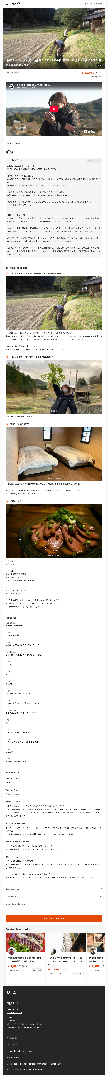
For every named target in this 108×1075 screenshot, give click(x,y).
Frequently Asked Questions (20, 1051)
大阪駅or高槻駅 (12, 794)
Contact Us (12, 1038)
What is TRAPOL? (94, 4)
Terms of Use (13, 1044)
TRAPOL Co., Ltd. (14, 1012)
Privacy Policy (13, 1057)
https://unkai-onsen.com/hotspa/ (25, 493)
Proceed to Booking (54, 918)
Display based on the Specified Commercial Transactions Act (35, 1063)
